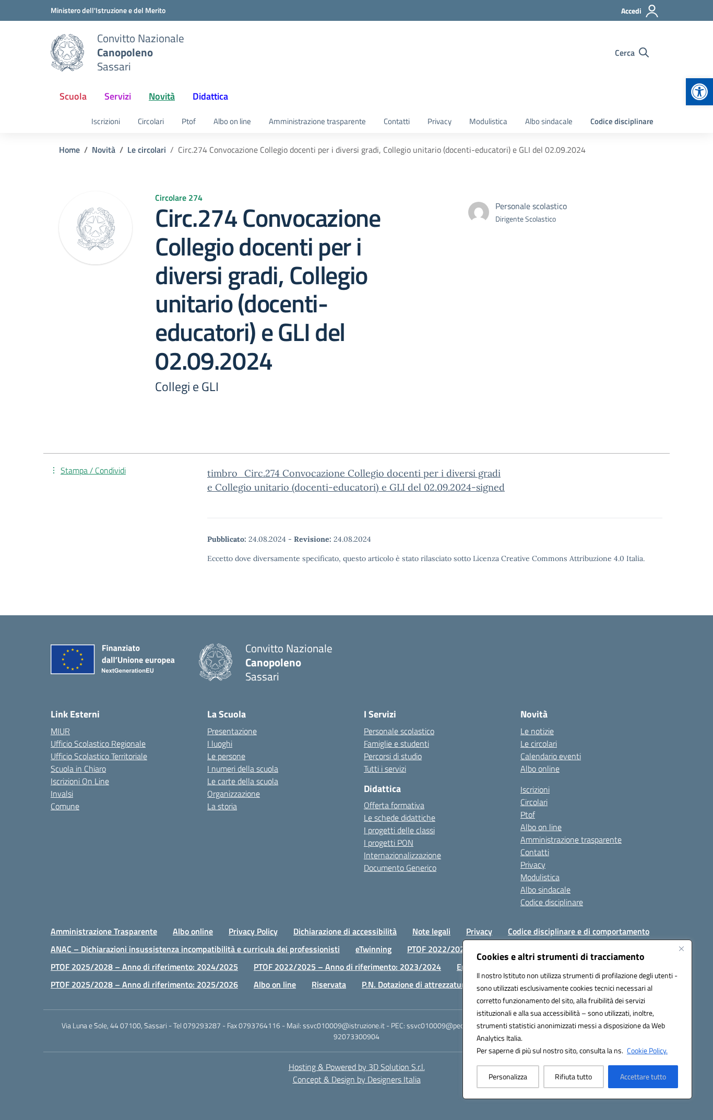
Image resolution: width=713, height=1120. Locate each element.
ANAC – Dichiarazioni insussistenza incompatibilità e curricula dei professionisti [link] (195, 949)
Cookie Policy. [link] (647, 1050)
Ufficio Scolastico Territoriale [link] (99, 756)
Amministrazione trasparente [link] (317, 121)
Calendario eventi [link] (550, 756)
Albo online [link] (540, 768)
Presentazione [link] (232, 731)
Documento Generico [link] (400, 867)
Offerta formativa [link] (394, 805)
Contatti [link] (397, 121)
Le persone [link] (226, 756)
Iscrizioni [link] (105, 121)
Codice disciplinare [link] (621, 121)
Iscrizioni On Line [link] (80, 781)
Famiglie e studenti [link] (396, 743)
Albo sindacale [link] (549, 121)
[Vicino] (681, 948)
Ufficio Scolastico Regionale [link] (98, 743)
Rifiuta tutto (573, 1076)
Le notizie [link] (537, 731)
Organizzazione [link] (233, 793)
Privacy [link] (439, 121)
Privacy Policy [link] (253, 931)
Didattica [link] (210, 96)
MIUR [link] (60, 731)
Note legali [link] (431, 931)
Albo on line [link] (232, 121)
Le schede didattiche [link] (399, 817)
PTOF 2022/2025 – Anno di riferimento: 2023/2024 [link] (347, 966)
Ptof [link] (189, 121)
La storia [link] (222, 806)
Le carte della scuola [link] (242, 781)
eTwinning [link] (373, 949)
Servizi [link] (117, 96)
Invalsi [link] (62, 793)
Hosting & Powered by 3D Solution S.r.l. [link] (357, 1067)
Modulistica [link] (488, 121)
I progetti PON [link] (388, 842)
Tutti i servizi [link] (385, 768)
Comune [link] (65, 806)
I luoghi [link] (219, 743)
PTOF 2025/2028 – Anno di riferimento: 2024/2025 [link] (144, 966)
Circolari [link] (151, 121)
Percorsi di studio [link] (393, 756)
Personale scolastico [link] (399, 731)
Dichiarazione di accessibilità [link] (345, 931)
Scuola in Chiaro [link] (78, 768)
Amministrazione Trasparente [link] (104, 931)
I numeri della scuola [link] (242, 768)
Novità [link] (162, 96)
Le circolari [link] (538, 743)
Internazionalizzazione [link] (402, 855)
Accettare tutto (643, 1076)
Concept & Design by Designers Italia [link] (357, 1079)
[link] (699, 91)
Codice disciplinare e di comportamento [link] (578, 931)
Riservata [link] (329, 984)
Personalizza (508, 1076)
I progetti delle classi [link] (399, 830)
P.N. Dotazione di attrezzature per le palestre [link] (442, 984)
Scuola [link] (73, 96)
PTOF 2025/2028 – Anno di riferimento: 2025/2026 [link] (144, 984)
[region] (577, 1019)
